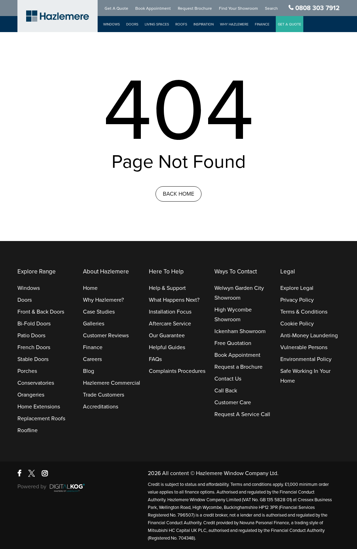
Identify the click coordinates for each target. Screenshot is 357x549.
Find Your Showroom (238, 8)
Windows (111, 24)
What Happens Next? (174, 299)
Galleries (93, 323)
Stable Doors (32, 359)
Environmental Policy (306, 359)
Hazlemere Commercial (111, 382)
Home (90, 288)
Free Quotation (232, 343)
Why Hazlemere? (103, 299)
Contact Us (227, 378)
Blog (88, 371)
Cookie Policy (297, 323)
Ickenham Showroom (240, 331)
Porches (27, 371)
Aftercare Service (170, 323)
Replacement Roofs (41, 418)
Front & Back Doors (40, 311)
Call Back (225, 390)
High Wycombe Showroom (233, 314)
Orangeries (30, 394)
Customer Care (232, 402)
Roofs (181, 24)
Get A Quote (116, 8)
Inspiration (203, 24)
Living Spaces (157, 24)
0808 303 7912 (317, 8)
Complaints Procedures (177, 371)
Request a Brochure (238, 366)
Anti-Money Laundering (309, 335)
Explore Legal (296, 288)
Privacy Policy (297, 299)
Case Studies (99, 311)
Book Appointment (153, 8)
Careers (92, 359)
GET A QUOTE (289, 24)
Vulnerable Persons (303, 347)
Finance (262, 24)
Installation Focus (170, 311)
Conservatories (35, 382)
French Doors (33, 347)
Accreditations (100, 406)
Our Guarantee (167, 335)
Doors (132, 24)
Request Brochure (195, 8)
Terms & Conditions (303, 311)
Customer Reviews (106, 335)
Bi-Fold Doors (34, 323)
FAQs (155, 359)
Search (271, 8)
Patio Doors (31, 335)
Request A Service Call (242, 414)
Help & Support (167, 288)
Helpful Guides (167, 347)
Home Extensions (38, 406)
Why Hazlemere (234, 24)
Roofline (27, 430)
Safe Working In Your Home (305, 376)
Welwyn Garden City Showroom (239, 293)
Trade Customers (103, 394)
